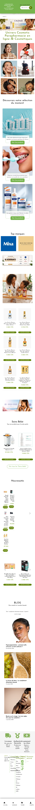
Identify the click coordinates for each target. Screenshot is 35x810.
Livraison (8, 741)
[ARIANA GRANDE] (17, 405)
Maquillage (12, 768)
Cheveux (12, 759)
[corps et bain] (26, 69)
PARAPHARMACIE (12, 770)
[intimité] (26, 51)
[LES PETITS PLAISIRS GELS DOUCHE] (17, 288)
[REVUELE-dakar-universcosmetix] (17, 123)
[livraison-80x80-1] (8, 735)
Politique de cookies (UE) (17, 788)
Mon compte (17, 766)
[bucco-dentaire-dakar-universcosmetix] (17, 161)
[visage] (9, 51)
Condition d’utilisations (17, 773)
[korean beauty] (9, 69)
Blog (17, 770)
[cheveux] (9, 86)
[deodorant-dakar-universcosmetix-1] (17, 260)
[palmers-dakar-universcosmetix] (17, 198)
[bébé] (26, 86)
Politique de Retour (17, 781)
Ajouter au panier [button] (10, 332)
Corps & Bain (12, 764)
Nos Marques (17, 762)
